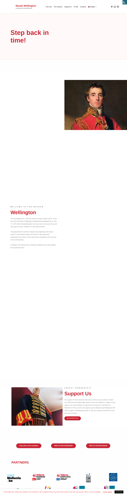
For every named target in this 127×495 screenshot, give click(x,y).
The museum (58, 7)
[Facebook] (111, 6)
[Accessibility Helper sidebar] (125, 2)
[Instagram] (117, 6)
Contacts (83, 7)
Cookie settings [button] (107, 492)
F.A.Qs (76, 7)
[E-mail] (114, 6)
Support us (67, 7)
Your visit (49, 7)
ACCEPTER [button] (119, 492)
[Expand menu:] (96, 6)
